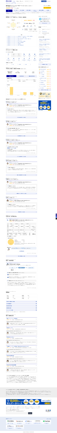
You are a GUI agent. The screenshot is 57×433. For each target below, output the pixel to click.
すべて (8, 55)
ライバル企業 (34, 56)
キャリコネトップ (8, 406)
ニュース (22, 1)
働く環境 (29, 56)
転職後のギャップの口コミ (12, 204)
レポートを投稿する (47, 5)
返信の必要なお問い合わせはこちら (20, 411)
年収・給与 (24, 56)
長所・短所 (13, 60)
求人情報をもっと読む (44, 64)
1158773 (34, 189)
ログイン (49, 1)
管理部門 (20, 64)
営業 (13, 64)
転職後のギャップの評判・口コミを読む (21, 193)
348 (28, 26)
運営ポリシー (26, 406)
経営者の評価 (34, 60)
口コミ (14, 1)
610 (31, 26)
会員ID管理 (18, 406)
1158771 (34, 132)
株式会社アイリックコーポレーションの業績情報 (14, 43)
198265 (35, 287)
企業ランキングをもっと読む (44, 89)
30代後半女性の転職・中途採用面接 (14, 264)
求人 (18, 1)
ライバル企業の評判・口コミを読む (21, 156)
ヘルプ (36, 406)
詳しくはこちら (45, 23)
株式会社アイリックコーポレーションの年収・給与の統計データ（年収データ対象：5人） (19, 38)
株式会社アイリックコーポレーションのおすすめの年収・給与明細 (16, 41)
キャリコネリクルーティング (46, 18)
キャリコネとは (22, 406)
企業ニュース (14, 406)
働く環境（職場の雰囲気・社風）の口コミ (14, 128)
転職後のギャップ (29, 60)
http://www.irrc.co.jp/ (44, 31)
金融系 (26, 64)
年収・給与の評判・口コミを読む (22, 117)
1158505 (35, 253)
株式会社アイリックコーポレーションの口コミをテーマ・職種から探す (17, 37)
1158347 (34, 208)
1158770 (34, 171)
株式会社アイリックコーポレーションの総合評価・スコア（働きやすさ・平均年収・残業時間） (20, 36)
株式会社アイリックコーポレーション (15, 5)
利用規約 (39, 406)
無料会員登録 (44, 1)
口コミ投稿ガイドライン (32, 406)
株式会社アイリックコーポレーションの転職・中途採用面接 (15, 42)
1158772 (34, 113)
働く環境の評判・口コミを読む (21, 135)
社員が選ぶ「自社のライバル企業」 (13, 146)
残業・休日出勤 (8, 60)
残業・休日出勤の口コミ (12, 167)
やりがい (19, 60)
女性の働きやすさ (24, 60)
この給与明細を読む (21, 251)
